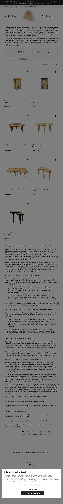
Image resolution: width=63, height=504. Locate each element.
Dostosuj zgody (33, 489)
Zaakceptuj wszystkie (33, 493)
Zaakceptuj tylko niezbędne (33, 485)
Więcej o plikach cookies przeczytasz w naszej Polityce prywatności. (31, 480)
